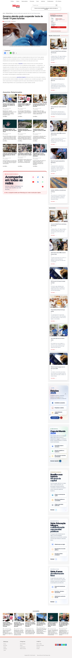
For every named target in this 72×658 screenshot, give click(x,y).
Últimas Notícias (9, 13)
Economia (32, 1)
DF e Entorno (58, 1)
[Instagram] (60, 645)
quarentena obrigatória (21, 77)
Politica (12, 1)
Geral (37, 1)
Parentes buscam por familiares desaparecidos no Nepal (25, 130)
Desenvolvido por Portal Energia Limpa (43, 655)
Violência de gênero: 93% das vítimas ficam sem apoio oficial (10, 130)
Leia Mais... (5, 116)
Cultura (17, 1)
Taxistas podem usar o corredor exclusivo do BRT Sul (39, 130)
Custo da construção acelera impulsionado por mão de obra (10, 155)
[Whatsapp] (64, 645)
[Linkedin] (66, 645)
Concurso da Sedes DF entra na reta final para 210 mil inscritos (40, 105)
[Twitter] (62, 645)
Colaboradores (50, 1)
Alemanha (21, 63)
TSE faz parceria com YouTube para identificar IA (41, 624)
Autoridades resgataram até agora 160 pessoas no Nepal (25, 154)
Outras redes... (16, 53)
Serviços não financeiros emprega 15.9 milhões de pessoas (9, 105)
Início (4, 13)
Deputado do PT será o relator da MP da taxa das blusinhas (39, 155)
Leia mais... (53, 62)
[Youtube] (56, 645)
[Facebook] (58, 645)
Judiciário (43, 1)
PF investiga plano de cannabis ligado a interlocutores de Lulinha (64, 624)
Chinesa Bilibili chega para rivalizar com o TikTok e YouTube (24, 105)
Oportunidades (25, 1)
